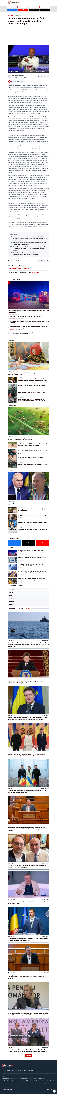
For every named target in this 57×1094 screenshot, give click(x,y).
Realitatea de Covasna (6, 1080)
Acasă (10, 13)
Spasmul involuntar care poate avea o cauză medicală (32, 464)
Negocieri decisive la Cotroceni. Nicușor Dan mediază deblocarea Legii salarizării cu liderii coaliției (32, 572)
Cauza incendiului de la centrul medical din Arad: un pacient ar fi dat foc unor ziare (31, 551)
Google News (35, 272)
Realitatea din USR (41, 1078)
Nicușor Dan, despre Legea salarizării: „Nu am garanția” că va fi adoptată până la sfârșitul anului (29, 243)
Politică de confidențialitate (20, 1070)
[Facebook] (12, 10)
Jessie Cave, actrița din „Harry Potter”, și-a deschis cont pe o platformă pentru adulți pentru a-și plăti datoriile (33, 379)
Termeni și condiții (10, 1070)
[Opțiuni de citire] (54, 1091)
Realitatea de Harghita (38, 1080)
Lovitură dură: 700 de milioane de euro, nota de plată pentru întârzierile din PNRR (32, 565)
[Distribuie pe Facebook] (41, 76)
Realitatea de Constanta (49, 1080)
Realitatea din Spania (43, 1083)
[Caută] (44, 2)
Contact (3, 1070)
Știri (13, 13)
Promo (12, 335)
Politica (17, 13)
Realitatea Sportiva (5, 1078)
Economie (12, 318)
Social (9, 314)
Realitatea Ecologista (22, 1078)
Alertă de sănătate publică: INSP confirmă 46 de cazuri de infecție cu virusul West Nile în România (33, 444)
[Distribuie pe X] (48, 76)
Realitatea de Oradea (16, 1080)
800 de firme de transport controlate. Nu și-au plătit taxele (26, 316)
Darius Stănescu (45, 788)
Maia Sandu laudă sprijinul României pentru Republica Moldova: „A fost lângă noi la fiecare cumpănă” (28, 791)
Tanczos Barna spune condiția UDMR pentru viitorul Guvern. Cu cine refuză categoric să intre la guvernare (28, 939)
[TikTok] (44, 10)
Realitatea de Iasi (23, 1083)
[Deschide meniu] (48, 3)
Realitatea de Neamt (32, 1078)
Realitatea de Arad (5, 1083)
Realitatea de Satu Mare (33, 1083)
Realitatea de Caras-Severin (27, 1080)
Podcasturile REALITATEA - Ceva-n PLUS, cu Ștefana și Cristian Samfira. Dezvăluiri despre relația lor (27, 332)
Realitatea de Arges (14, 1083)
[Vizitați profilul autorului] (9, 76)
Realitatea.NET (45, 640)
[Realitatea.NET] (13, 3)
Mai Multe (28, 1055)
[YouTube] (23, 10)
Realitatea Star (14, 1078)
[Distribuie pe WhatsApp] (45, 76)
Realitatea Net (20, 75)
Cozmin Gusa (12, 268)
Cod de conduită (31, 1070)
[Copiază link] (38, 76)
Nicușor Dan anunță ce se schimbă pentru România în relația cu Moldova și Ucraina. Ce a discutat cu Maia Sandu (30, 253)
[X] (34, 10)
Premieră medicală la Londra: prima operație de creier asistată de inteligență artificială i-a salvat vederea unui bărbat (33, 452)
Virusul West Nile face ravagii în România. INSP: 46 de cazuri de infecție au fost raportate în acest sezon (26, 439)
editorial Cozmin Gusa (23, 268)
